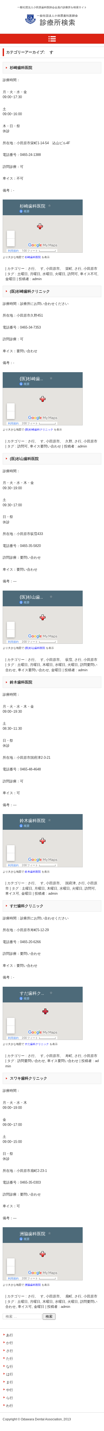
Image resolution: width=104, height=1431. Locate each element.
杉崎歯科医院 (21, 67)
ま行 (9, 1382)
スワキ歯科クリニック (28, 1078)
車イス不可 (88, 274)
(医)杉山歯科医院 (24, 459)
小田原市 (90, 269)
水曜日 (47, 274)
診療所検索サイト (44, 31)
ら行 (9, 1398)
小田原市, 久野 (59, 441)
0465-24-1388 (30, 155)
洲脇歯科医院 (33, 1284)
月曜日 (35, 274)
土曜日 (22, 274)
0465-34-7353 (30, 327)
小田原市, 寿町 (59, 1056)
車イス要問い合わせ (45, 446)
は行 (9, 1374)
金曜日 (10, 279)
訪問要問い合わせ (31, 1061)
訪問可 (72, 274)
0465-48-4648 (30, 769)
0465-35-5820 (30, 546)
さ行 (77, 269)
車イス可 (12, 893)
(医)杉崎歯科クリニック (30, 291)
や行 (9, 1390)
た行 (9, 1359)
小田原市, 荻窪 (59, 660)
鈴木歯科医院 (21, 682)
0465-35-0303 (30, 1182)
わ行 (9, 1406)
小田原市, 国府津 (61, 883)
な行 (9, 1366)
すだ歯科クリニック (26, 906)
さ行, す (36, 269)
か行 (9, 1343)
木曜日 (47, 665)
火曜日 (60, 274)
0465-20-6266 (30, 942)
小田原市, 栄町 (59, 269)
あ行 (9, 1335)
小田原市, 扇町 (59, 1296)
